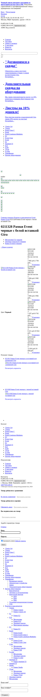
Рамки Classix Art (19, 612)
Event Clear (9, 138)
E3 (6, 136)
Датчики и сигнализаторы (18, 592)
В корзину (36, 265)
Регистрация (10, 12)
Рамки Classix (18, 610)
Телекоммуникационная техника (21, 602)
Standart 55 (13, 663)
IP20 (15, 596)
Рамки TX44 (17, 675)
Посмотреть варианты (13, 368)
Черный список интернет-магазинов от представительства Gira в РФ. (15, 3)
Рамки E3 (16, 629)
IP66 (15, 600)
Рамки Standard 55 (19, 661)
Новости (8, 47)
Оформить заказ (6, 507)
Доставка (8, 41)
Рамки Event (5, 219)
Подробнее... (9, 77)
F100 (7, 147)
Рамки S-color (18, 658)
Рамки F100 (17, 650)
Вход (2, 12)
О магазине (9, 45)
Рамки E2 (16, 615)
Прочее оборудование (13, 155)
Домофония (9, 153)
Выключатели (14, 591)
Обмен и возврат (11, 43)
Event (7, 140)
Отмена (3, 527)
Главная (8, 39)
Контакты (8, 49)
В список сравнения (8, 497)
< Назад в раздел (7, 247)
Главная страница (7, 217)
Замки (11, 585)
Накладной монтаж (16, 594)
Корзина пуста (4, 15)
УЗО (11, 604)
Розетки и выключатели (22, 217)
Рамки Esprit (17, 633)
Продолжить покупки (24, 497)
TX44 (7, 149)
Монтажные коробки (20, 625)
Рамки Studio (18, 667)
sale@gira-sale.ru (6, 485)
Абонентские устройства (18, 583)
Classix (7, 128)
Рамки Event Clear (19, 642)
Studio (11, 665)
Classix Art (8, 126)
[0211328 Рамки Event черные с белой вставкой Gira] (14, 270)
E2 (6, 142)
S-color (7, 151)
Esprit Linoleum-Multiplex (14, 134)
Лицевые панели (15, 242)
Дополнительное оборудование (20, 587)
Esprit (7, 132)
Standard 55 (9, 144)
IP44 (15, 598)
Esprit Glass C (10, 130)
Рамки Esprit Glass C (20, 635)
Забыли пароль (20, 541)
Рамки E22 (17, 621)
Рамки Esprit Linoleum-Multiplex (24, 637)
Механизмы (13, 240)
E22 (6, 146)
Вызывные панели (16, 581)
